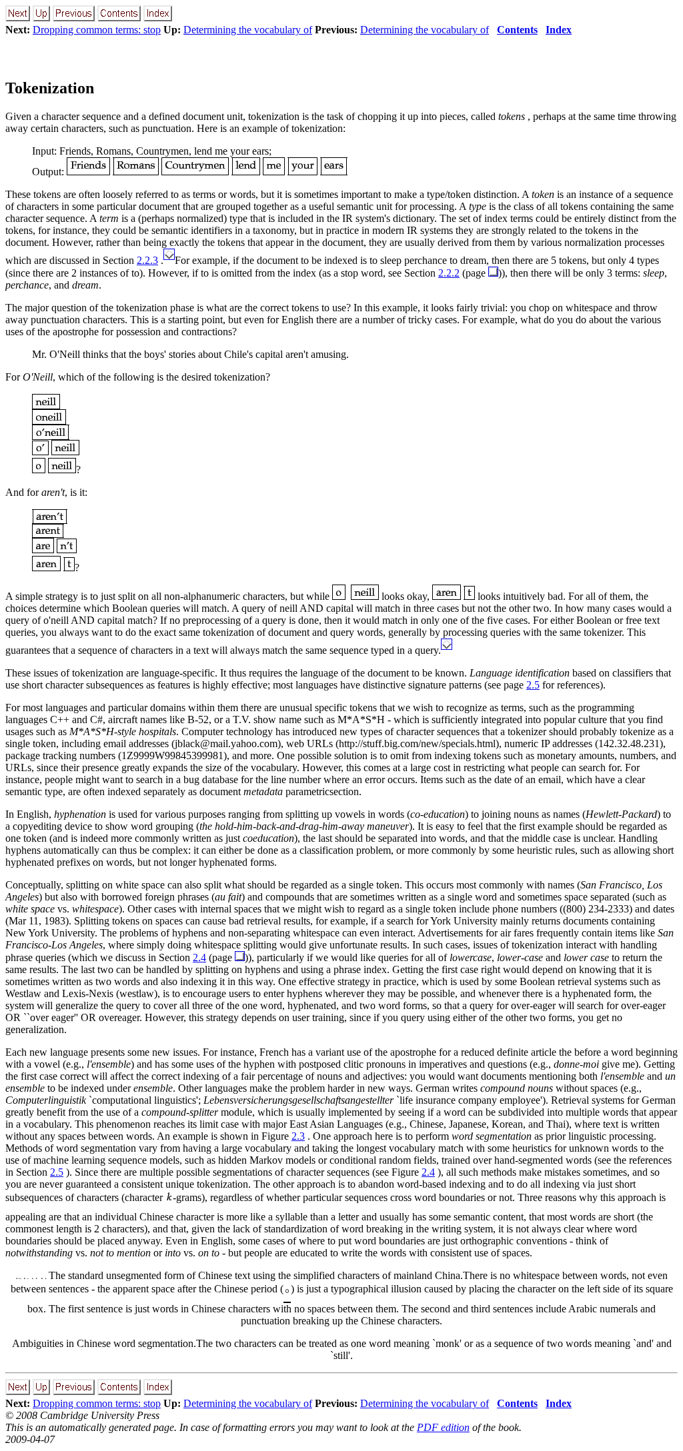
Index (559, 29)
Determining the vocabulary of (247, 29)
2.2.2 (449, 273)
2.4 (199, 957)
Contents (517, 29)
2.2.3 (147, 260)
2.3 (298, 1136)
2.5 (533, 685)
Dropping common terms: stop (97, 29)
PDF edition (443, 1427)
